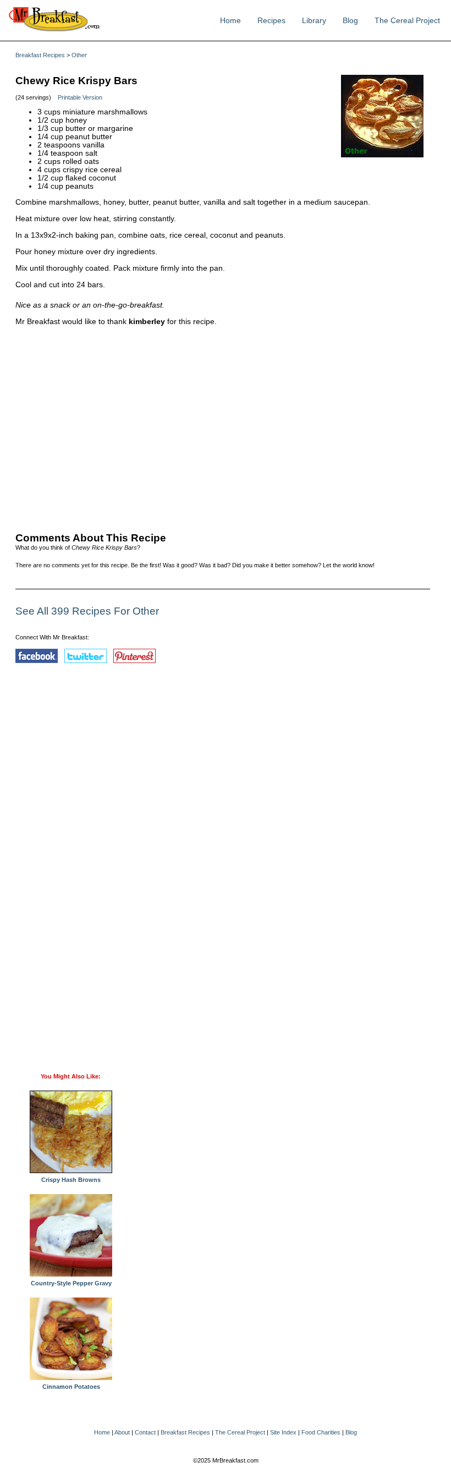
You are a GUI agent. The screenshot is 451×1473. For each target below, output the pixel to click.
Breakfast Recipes (40, 55)
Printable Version (80, 97)
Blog (350, 21)
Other (79, 55)
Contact (145, 1432)
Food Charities (320, 1432)
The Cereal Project (407, 21)
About (122, 1432)
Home (230, 21)
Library (314, 21)
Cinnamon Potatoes (71, 1386)
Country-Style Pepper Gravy (71, 1283)
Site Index (283, 1432)
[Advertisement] (222, 426)
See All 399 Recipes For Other (87, 611)
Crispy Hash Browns (71, 1179)
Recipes (271, 21)
